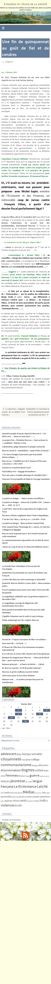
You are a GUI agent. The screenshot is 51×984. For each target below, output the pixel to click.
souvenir (30, 800)
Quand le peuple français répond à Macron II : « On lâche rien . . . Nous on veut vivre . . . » (24, 434)
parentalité (6, 795)
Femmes (11, 774)
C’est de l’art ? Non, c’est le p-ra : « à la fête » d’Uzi (23, 518)
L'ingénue (9, 61)
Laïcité (42, 785)
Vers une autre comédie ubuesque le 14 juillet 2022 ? (24, 474)
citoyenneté (11, 758)
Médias (29, 791)
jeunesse (17, 780)
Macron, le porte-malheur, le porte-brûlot (20, 671)
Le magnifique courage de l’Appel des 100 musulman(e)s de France (20, 603)
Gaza (27, 775)
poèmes (8, 800)
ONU (44, 792)
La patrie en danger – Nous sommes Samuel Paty (23, 522)
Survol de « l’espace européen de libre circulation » (24, 639)
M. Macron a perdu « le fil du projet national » (22, 667)
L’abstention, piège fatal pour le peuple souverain (23, 446)
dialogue (35, 765)
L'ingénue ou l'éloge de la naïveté (25, 4)
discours (43, 764)
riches (16, 800)
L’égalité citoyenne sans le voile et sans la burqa (22, 615)
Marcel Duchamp (16, 792)
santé (23, 800)
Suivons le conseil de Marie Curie (16, 467)
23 (25, 720)
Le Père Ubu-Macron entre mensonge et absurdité (23, 578)
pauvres (15, 796)
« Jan (3, 727)
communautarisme (16, 764)
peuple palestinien (41, 796)
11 (40, 713)
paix (48, 792)
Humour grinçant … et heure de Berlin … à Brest (23, 663)
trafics (44, 800)
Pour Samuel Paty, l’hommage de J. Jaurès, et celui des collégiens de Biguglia (26, 527)
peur (2, 800)
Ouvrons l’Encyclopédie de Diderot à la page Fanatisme (26, 478)
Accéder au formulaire (11, 819)
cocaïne (26, 759)
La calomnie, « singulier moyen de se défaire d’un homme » (13, 411)
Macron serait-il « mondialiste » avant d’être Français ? (26, 450)
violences (7, 804)
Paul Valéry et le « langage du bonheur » (19, 470)
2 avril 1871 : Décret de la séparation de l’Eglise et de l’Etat (24, 509)
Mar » (8, 727)
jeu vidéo (29, 781)
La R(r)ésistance (25, 786)
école (18, 805)
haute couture (44, 775)
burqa (26, 753)
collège (35, 759)
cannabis (36, 753)
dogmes (28, 769)
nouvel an (38, 792)
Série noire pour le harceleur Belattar (18, 675)
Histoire (5, 780)
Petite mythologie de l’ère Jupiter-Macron (20, 619)
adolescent (8, 753)
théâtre (36, 800)
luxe (2, 792)
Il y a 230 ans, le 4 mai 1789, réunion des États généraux (26, 653)
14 (11, 717)
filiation (21, 775)
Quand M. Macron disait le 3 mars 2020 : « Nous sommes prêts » (26, 584)
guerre (34, 774)
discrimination (11, 769)
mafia (7, 792)
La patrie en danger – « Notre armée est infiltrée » (23, 498)
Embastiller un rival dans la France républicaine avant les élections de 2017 (37, 411)
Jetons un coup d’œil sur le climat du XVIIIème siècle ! (25, 546)
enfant (39, 770)
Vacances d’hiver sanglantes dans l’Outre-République (25, 515)
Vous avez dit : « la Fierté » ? (14, 642)
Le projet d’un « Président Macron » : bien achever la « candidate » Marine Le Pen (25, 441)
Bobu (19, 753)
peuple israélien (25, 796)
